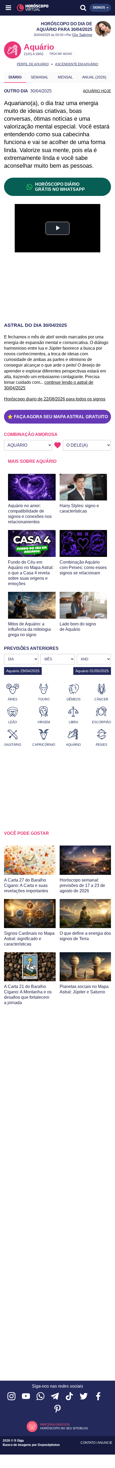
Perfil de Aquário (33, 64)
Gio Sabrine (82, 35)
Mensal (65, 77)
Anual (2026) (94, 77)
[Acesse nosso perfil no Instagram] (11, 1397)
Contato (88, 1443)
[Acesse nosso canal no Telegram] (54, 1397)
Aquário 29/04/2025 (23, 671)
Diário (15, 77)
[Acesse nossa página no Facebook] (98, 1397)
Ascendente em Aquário (76, 64)
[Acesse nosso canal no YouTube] (25, 1397)
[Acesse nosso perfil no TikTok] (69, 1397)
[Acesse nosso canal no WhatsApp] (40, 1397)
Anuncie (105, 1443)
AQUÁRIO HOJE (97, 91)
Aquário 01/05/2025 (92, 671)
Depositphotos (49, 1445)
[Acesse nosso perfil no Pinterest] (57, 1409)
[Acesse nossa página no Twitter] (83, 1397)
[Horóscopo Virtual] (33, 8)
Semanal (39, 77)
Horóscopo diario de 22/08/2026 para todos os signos (54, 399)
